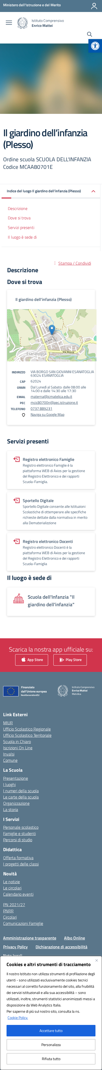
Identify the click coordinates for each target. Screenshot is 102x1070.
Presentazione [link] (15, 778)
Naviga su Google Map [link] (47, 414)
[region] (51, 1013)
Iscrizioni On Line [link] (17, 748)
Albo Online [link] (74, 938)
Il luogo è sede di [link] (22, 237)
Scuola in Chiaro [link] (17, 741)
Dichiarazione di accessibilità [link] (61, 947)
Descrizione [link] (17, 208)
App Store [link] (35, 659)
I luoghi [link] (9, 784)
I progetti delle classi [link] (21, 864)
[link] (95, 46)
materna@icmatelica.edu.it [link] (51, 396)
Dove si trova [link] (19, 218)
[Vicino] (96, 960)
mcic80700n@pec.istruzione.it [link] (54, 402)
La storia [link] (10, 809)
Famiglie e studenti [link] (19, 833)
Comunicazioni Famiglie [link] (23, 923)
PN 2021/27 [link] (14, 904)
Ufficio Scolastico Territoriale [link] (27, 735)
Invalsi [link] (8, 754)
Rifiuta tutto (51, 1058)
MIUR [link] (8, 723)
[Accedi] (94, 6)
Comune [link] (10, 760)
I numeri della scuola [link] (21, 791)
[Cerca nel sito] (90, 35)
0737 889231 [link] (41, 408)
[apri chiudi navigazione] (9, 23)
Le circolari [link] (12, 888)
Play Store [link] (73, 659)
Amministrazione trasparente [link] (29, 938)
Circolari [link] (10, 917)
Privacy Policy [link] (15, 947)
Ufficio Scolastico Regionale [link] (27, 729)
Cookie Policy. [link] (18, 1017)
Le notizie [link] (11, 882)
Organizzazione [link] (16, 803)
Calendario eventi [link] (18, 894)
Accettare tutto (51, 1030)
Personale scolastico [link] (20, 827)
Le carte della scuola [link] (21, 797)
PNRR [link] (8, 911)
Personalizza (51, 1044)
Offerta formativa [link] (18, 858)
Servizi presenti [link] (21, 227)
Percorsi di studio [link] (17, 840)
